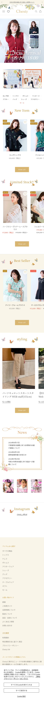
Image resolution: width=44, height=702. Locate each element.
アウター (6, 99)
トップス (16, 96)
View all (22, 169)
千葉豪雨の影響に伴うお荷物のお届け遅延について (21, 446)
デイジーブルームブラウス (15, 305)
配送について (7, 614)
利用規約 (5, 637)
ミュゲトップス (15, 155)
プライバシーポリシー (10, 645)
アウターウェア (8, 566)
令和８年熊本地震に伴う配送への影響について (22, 2)
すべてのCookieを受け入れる (21, 685)
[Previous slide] (5, 79)
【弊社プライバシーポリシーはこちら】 (22, 677)
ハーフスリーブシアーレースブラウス (15, 227)
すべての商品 (7, 551)
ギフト (4, 586)
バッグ (15, 99)
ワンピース (36, 96)
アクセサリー (35, 99)
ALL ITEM (6, 96)
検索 (4, 602)
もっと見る (6, 401)
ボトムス (25, 96)
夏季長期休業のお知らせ (17, 455)
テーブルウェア (8, 582)
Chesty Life (6, 649)
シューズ (24, 99)
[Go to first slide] (39, 79)
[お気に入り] (8, 11)
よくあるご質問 (8, 621)
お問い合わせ (7, 625)
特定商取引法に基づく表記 (12, 641)
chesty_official (22, 514)
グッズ (4, 574)
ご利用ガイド (7, 606)
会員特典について (8, 610)
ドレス (4, 559)
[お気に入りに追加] (25, 122)
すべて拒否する (21, 690)
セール (22, 103)
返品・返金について (9, 618)
